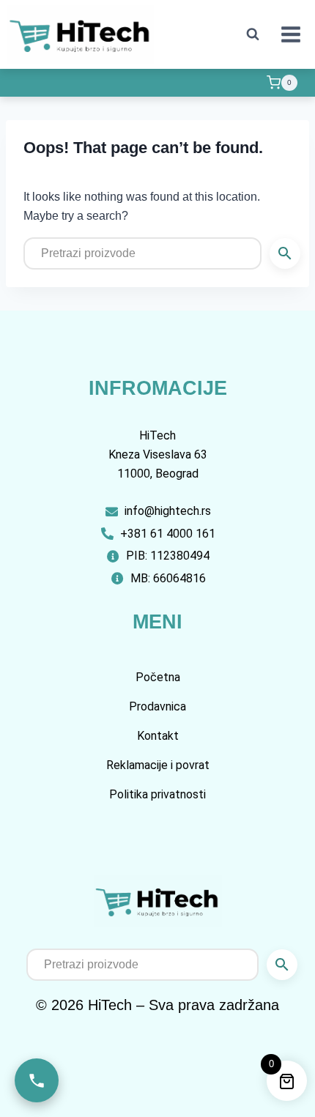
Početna (158, 677)
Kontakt (158, 736)
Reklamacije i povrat (158, 765)
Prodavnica (157, 706)
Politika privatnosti (157, 794)
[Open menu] (290, 34)
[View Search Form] (253, 34)
